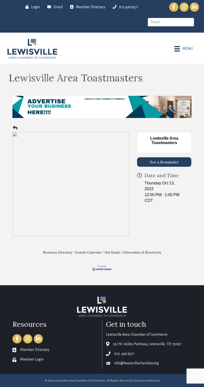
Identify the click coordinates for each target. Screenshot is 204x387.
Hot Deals (112, 252)
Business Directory (57, 252)
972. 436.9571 (124, 354)
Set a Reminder (164, 162)
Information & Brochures (142, 252)
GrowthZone (151, 380)
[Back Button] (15, 128)
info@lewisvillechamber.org (136, 363)
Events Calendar (88, 252)
